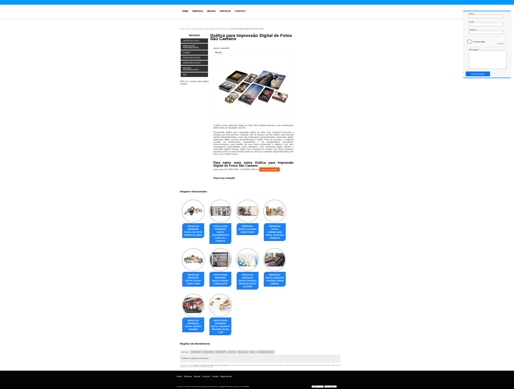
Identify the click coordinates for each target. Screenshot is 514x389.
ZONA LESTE (196, 352)
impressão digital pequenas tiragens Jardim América (275, 279)
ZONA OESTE (221, 352)
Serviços (225, 11)
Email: (471, 22)
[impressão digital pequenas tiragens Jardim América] (274, 259)
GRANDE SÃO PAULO (265, 352)
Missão (211, 11)
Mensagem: (471, 58)
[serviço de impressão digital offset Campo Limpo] (193, 259)
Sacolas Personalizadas (191, 69)
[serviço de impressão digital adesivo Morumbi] (193, 305)
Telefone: (471, 30)
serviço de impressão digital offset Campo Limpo (193, 279)
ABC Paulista (243, 352)
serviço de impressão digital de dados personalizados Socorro (247, 281)
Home (185, 11)
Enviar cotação (478, 74)
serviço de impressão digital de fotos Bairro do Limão (193, 230)
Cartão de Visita (191, 41)
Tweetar (218, 52)
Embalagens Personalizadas (191, 47)
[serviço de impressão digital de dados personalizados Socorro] (247, 259)
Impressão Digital (192, 58)
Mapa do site (226, 376)
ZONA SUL (232, 352)
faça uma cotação (269, 169)
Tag (184, 75)
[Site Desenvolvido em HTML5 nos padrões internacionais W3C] (318, 387)
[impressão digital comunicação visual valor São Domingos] (274, 211)
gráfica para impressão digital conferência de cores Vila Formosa (220, 233)
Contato (240, 11)
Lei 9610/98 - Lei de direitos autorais (201, 366)
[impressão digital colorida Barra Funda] (247, 211)
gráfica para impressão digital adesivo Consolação (220, 279)
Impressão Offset (192, 63)
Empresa (197, 11)
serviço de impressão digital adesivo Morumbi (193, 324)
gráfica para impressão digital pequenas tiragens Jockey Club (220, 326)
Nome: (471, 14)
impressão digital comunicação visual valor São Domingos (275, 232)
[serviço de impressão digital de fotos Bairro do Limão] (193, 211)
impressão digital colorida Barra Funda (248, 229)
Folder (186, 53)
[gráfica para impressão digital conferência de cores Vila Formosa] (220, 211)
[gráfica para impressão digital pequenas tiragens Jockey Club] (220, 305)
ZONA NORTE (208, 352)
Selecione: (185, 352)
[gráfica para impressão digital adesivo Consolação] (220, 259)
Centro (252, 352)
